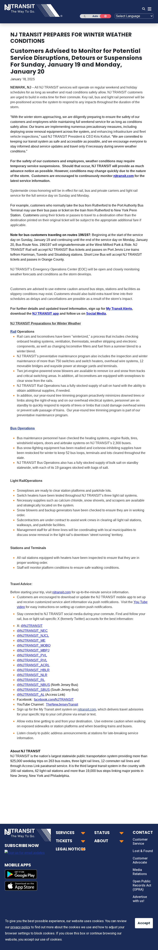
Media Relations (140, 872)
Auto (95, 16)
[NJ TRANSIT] (33, 10)
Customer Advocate (140, 860)
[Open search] (142, 9)
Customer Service (140, 842)
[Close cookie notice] (140, 921)
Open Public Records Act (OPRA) (142, 885)
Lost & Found (143, 851)
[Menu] (148, 9)
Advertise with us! (140, 899)
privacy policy (20, 927)
